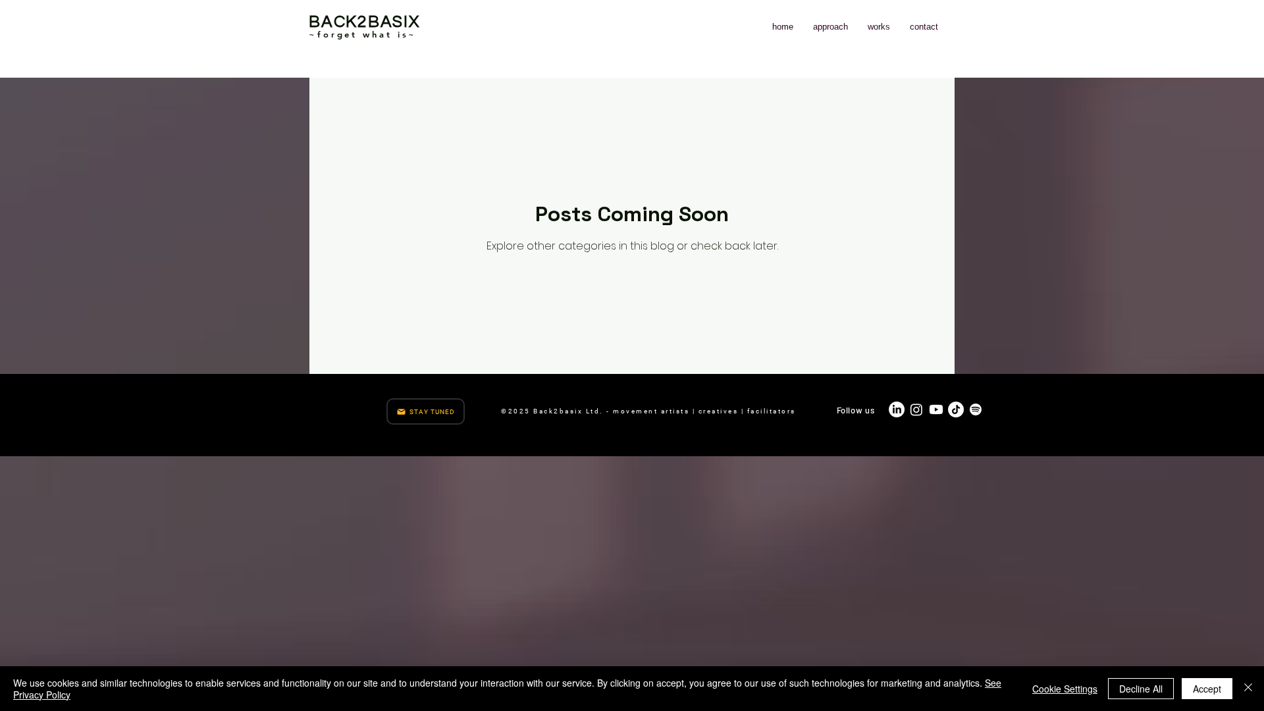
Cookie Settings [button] (1064, 688)
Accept (1207, 688)
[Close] (1248, 688)
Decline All (1141, 688)
